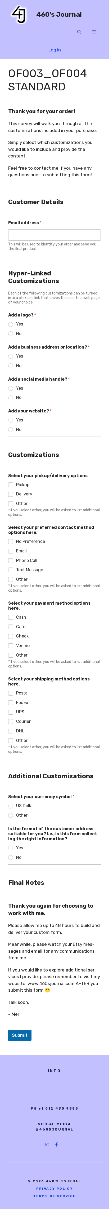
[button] (79, 32)
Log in (54, 49)
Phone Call (26, 560)
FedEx (22, 702)
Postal (22, 693)
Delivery (24, 493)
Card (21, 626)
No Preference (30, 541)
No (18, 333)
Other (22, 503)
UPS (20, 711)
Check (22, 636)
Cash (21, 617)
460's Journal (59, 14)
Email (21, 550)
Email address (25, 222)
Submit (20, 1035)
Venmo (23, 645)
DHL (20, 730)
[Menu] (94, 32)
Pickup (22, 484)
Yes (19, 324)
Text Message (29, 569)
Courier (23, 721)
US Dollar (25, 805)
